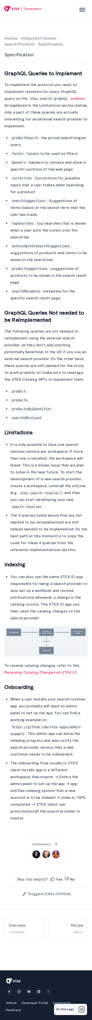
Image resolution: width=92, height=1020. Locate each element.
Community (62, 1003)
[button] (56, 879)
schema (77, 98)
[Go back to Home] (22, 9)
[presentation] (82, 9)
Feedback (13, 1010)
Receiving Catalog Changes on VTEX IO (40, 672)
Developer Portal (35, 1003)
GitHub (11, 1003)
